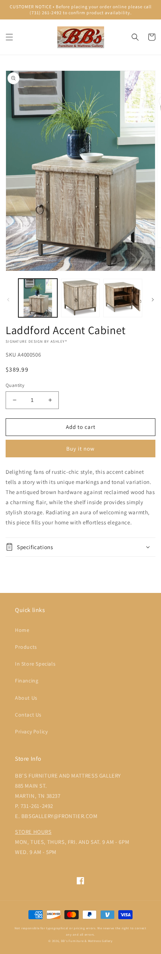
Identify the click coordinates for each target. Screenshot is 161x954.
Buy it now (80, 448)
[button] (9, 37)
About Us (26, 697)
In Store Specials (35, 663)
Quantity (15, 385)
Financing (26, 680)
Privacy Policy (31, 731)
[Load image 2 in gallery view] (80, 298)
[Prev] (8, 299)
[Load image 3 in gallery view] (122, 298)
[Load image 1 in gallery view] (37, 298)
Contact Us (28, 714)
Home (22, 630)
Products (26, 646)
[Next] (153, 299)
